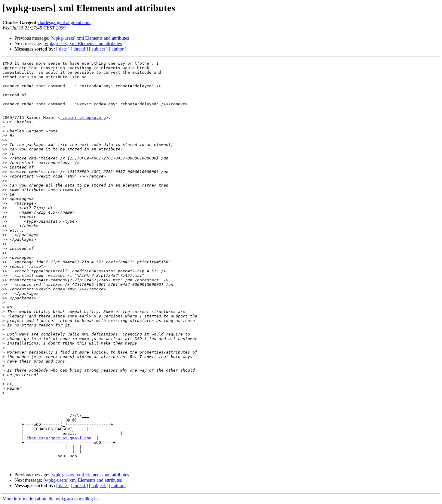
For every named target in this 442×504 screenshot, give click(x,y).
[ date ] (62, 48)
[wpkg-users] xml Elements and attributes (90, 38)
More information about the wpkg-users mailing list (51, 498)
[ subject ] (98, 48)
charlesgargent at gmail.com (64, 22)
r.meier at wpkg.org (83, 117)
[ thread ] (79, 48)
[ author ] (117, 48)
